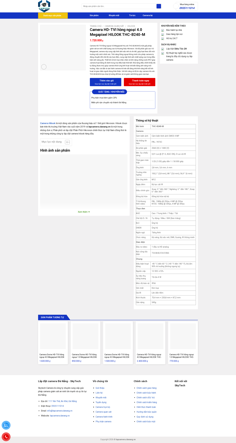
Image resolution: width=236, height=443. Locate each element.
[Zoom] (44, 67)
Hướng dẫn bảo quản (147, 412)
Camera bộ (147, 15)
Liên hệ (99, 392)
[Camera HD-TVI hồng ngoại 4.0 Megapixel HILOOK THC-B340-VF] (150, 336)
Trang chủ (95, 26)
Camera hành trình (104, 416)
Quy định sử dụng (145, 416)
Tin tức (132, 15)
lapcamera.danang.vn (60, 415)
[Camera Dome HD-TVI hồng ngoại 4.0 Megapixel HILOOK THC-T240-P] (53, 336)
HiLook (131, 26)
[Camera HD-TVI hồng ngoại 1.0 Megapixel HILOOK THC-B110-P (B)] (183, 336)
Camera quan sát (103, 412)
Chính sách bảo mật (146, 421)
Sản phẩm (94, 15)
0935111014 (57, 406)
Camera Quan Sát (114, 26)
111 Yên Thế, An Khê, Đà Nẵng (62, 401)
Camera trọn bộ (103, 407)
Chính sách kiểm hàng (147, 402)
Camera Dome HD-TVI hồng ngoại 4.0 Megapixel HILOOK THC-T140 (116, 357)
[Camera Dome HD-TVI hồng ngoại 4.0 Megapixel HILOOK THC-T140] (118, 336)
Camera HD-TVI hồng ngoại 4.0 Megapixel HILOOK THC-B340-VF (149, 357)
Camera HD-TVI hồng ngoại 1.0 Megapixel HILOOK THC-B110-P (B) (181, 357)
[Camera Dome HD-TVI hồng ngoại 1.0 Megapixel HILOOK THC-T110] (85, 336)
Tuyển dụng (101, 402)
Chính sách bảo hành (146, 392)
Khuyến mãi (113, 15)
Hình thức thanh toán (146, 407)
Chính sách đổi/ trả (146, 397)
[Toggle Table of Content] (66, 142)
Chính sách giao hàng (147, 388)
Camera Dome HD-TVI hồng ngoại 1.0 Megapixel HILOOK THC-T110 (84, 357)
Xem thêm (83, 212)
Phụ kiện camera (103, 421)
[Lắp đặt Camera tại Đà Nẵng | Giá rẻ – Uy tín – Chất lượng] (58, 6)
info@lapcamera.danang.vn (59, 410)
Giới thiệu (100, 388)
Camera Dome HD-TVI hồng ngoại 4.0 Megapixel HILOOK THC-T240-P (51, 357)
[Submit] (159, 6)
